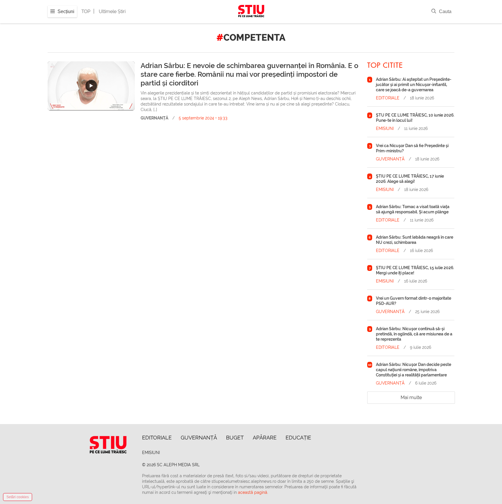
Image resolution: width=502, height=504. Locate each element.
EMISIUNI (385, 128)
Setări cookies (17, 497)
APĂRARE (265, 438)
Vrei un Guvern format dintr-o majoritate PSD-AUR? (413, 301)
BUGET (235, 438)
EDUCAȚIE (298, 438)
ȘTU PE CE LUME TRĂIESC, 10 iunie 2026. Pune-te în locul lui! (415, 118)
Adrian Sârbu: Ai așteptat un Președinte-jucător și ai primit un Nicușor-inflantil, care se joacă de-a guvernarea (413, 84)
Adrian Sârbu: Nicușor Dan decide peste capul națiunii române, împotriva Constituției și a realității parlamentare (413, 369)
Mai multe (411, 397)
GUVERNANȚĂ (154, 118)
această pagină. (253, 492)
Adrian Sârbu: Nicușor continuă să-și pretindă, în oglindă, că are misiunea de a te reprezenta (414, 334)
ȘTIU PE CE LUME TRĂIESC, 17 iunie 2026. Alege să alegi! (410, 179)
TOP (85, 11)
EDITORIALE (387, 98)
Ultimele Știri (112, 11)
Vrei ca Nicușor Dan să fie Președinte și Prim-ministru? (412, 148)
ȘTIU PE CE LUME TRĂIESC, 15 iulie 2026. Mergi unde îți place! (415, 270)
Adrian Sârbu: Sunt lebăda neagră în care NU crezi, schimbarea (414, 240)
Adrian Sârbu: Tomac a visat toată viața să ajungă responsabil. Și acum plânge (412, 209)
